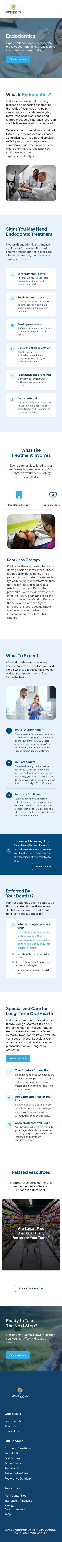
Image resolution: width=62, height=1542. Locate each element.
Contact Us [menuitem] (12, 1431)
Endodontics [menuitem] (13, 1453)
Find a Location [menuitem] (14, 1421)
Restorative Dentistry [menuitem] (18, 1478)
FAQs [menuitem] (8, 1514)
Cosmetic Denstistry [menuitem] (18, 1448)
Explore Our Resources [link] (31, 1288)
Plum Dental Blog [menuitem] (16, 1495)
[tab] (20, 499)
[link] (13, 8)
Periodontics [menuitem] (13, 1468)
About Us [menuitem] (10, 1426)
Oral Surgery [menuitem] (12, 1458)
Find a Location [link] (18, 59)
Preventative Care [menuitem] (16, 1473)
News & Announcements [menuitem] (15, 1507)
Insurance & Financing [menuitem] (18, 1500)
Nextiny (44, 1532)
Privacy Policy (20, 1532)
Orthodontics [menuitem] (13, 1463)
